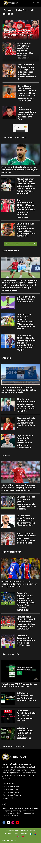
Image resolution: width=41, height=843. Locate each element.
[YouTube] (17, 822)
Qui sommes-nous (12, 831)
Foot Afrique (18, 746)
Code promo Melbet (11, 786)
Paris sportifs (11, 654)
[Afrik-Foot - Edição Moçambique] (18, 836)
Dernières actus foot (14, 137)
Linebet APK (8, 798)
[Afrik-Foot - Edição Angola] (23, 836)
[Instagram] (12, 822)
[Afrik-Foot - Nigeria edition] (30, 834)
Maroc (6, 455)
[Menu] (38, 3)
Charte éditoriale (28, 831)
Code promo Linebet (12, 792)
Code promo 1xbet (11, 789)
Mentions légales (11, 834)
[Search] (33, 3)
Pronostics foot (12, 551)
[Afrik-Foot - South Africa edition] (35, 834)
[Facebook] (4, 822)
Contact (24, 834)
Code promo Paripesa (12, 795)
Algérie (7, 358)
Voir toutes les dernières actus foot (20, 244)
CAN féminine (11, 250)
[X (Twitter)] (8, 822)
